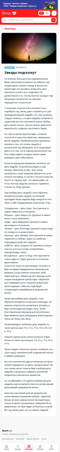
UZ (41, 13)
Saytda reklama (33, 439)
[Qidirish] (53, 20)
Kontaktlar (20, 439)
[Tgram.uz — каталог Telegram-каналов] (29, 4)
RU (47, 13)
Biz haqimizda (8, 439)
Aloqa (43, 439)
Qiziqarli (10, 68)
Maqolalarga (10, 28)
